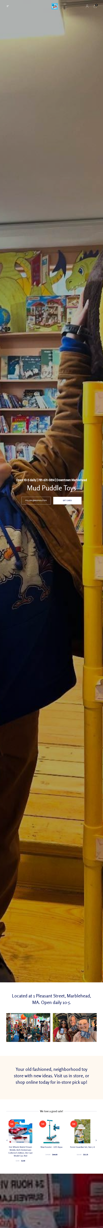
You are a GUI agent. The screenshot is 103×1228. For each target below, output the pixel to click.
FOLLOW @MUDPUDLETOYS (36, 500)
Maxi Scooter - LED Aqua (51, 1147)
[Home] (55, 6)
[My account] (87, 6)
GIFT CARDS (67, 500)
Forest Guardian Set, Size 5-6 (82, 1147)
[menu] (7, 6)
